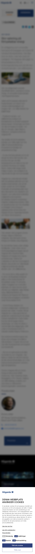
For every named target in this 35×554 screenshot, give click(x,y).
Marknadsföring (21, 540)
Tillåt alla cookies (17, 545)
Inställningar (22, 536)
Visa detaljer (6, 533)
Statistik (8, 540)
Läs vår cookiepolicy (8, 530)
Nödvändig (9, 536)
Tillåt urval (17, 550)
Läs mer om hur (7, 526)
